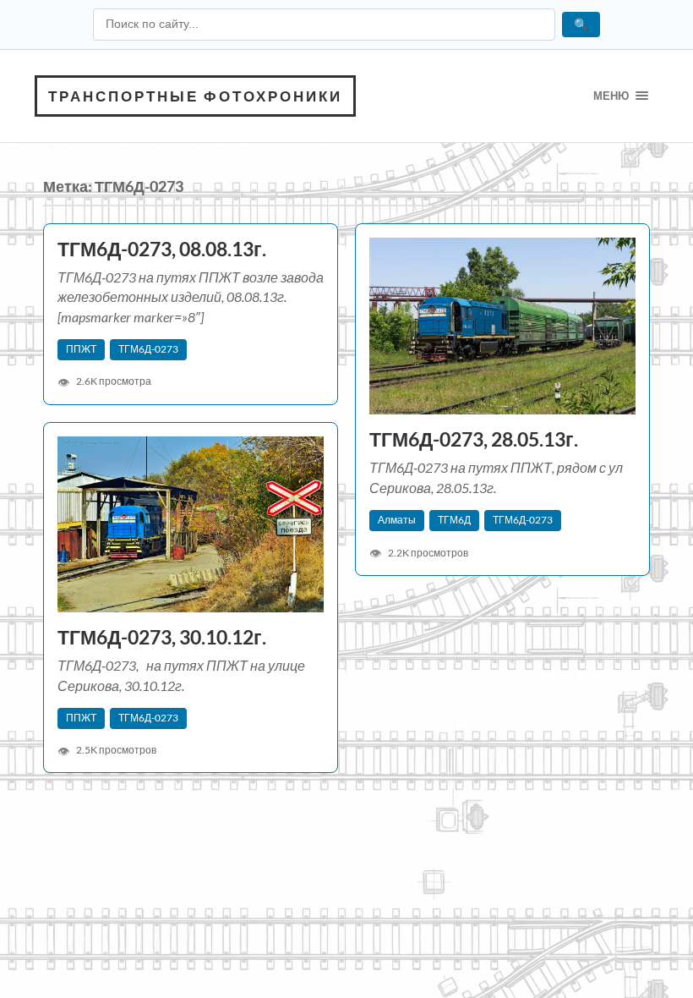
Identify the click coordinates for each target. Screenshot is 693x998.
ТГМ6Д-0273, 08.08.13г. (161, 249)
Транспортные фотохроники (195, 96)
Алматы (397, 519)
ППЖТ (81, 349)
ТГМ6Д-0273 (148, 349)
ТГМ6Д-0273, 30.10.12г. (161, 637)
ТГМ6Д (454, 519)
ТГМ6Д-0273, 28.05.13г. (473, 439)
